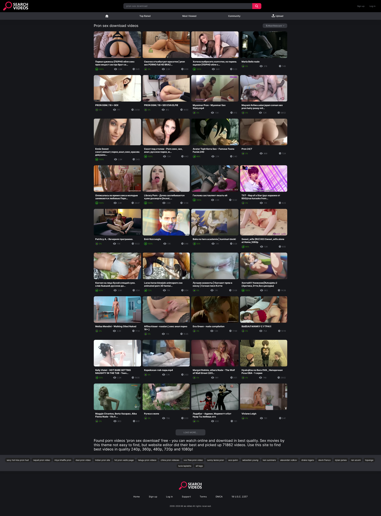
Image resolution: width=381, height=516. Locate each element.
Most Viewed (189, 16)
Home (107, 16)
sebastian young (250, 460)
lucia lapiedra (184, 466)
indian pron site (102, 460)
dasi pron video (83, 460)
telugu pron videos (147, 460)
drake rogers (307, 460)
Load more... (191, 432)
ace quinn (233, 460)
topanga (369, 460)
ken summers (269, 460)
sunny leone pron (215, 460)
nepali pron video (41, 460)
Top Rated (144, 16)
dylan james (341, 460)
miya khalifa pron (62, 460)
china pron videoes (170, 460)
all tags (199, 466)
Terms (203, 496)
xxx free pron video (193, 460)
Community (234, 16)
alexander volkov (288, 460)
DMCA (219, 496)
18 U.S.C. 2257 (240, 496)
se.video (188, 506)
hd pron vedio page (124, 460)
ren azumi (356, 460)
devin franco (324, 460)
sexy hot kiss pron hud (18, 460)
